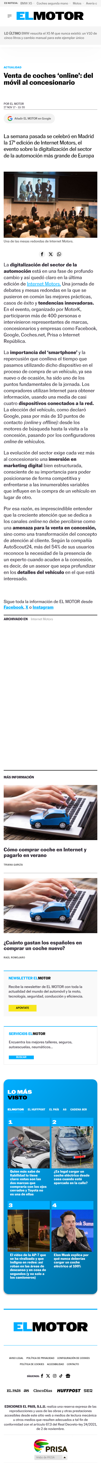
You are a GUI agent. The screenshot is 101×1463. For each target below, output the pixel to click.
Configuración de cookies (73, 1358)
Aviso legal (16, 1358)
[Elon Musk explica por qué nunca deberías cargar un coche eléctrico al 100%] (72, 1250)
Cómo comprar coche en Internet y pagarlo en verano (45, 852)
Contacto (73, 1364)
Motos (77, 3)
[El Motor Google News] (67, 1376)
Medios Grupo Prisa (50, 1457)
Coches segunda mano (53, 3)
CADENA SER (78, 1109)
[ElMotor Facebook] (42, 1376)
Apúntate (22, 1008)
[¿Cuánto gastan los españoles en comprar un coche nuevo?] (50, 906)
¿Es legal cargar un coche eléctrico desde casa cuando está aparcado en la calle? (72, 1177)
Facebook (14, 607)
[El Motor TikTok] (61, 1376)
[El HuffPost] (69, 1391)
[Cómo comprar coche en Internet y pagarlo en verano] (50, 813)
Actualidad (13, 67)
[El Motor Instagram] (54, 1376)
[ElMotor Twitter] (48, 1376)
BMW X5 (26, 3)
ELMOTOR (16, 1109)
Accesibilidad (55, 1364)
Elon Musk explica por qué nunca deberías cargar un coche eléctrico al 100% (71, 1260)
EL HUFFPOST (36, 1109)
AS (64, 1109)
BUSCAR (21, 1057)
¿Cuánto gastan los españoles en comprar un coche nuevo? (43, 945)
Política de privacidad (40, 1358)
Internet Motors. (44, 284)
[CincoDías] (43, 1391)
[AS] (26, 1391)
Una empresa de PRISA (50, 1445)
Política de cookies (32, 1364)
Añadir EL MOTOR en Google (32, 118)
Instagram (43, 607)
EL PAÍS (54, 1109)
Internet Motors (42, 619)
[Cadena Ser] (88, 1391)
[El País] (13, 1391)
